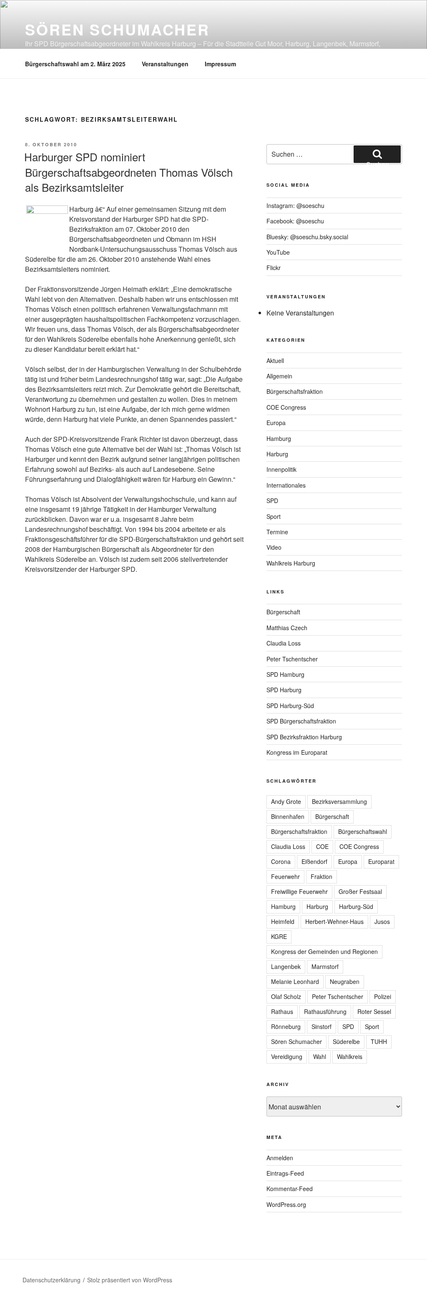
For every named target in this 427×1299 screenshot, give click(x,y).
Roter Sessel (374, 1011)
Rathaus (282, 1011)
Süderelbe (346, 1041)
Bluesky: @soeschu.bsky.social (307, 237)
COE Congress (286, 407)
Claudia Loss (283, 643)
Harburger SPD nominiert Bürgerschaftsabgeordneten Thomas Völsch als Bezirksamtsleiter (128, 172)
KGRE (279, 936)
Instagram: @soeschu (295, 205)
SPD (272, 500)
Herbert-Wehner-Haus (334, 921)
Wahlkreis (349, 1056)
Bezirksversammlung (339, 801)
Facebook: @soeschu (295, 221)
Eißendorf (314, 861)
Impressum (220, 64)
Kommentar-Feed (289, 1188)
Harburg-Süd (356, 906)
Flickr (273, 267)
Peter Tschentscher (292, 659)
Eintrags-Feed (285, 1173)
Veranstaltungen (165, 64)
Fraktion (321, 876)
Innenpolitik (281, 469)
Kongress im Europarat (296, 752)
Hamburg (278, 438)
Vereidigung (286, 1056)
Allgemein (279, 376)
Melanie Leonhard (295, 981)
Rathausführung (325, 1011)
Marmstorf (325, 966)
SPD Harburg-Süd (290, 705)
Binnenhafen (287, 816)
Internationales (286, 485)
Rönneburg (286, 1026)
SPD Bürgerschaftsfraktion (301, 721)
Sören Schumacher (117, 29)
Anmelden (279, 1158)
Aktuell (275, 360)
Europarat (381, 861)
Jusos (382, 921)
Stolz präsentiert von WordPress (129, 1280)
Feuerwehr (285, 876)
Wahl (319, 1056)
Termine (277, 532)
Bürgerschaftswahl (362, 831)
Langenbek (286, 966)
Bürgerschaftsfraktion (294, 391)
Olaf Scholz (286, 996)
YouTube (278, 252)
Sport (273, 516)
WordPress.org (286, 1204)
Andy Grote (286, 801)
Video (273, 547)
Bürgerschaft (283, 612)
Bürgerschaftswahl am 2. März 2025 (75, 64)
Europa (276, 422)
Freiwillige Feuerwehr (299, 891)
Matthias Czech (286, 627)
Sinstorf (321, 1026)
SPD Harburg (283, 690)
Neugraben (344, 981)
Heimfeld (282, 921)
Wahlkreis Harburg (290, 563)
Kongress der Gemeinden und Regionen (324, 951)
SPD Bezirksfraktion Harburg (304, 737)
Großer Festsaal (360, 891)
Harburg (277, 454)
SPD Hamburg (285, 674)
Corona (281, 861)
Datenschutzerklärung (51, 1280)
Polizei (382, 996)
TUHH (379, 1041)
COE (322, 846)
